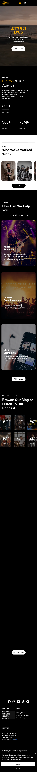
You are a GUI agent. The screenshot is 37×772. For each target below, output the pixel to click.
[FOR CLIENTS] (12, 718)
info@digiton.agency (9, 733)
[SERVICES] (12, 712)
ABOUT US (5, 716)
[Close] (34, 754)
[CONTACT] (20, 3)
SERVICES (5, 712)
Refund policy (20, 718)
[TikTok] (23, 701)
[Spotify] (28, 701)
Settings (17, 768)
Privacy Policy (20, 713)
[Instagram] (14, 701)
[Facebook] (9, 701)
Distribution (10, 352)
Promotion (9, 249)
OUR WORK (6, 714)
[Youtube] (18, 701)
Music (7, 246)
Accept (18, 764)
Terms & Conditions (22, 715)
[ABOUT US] (12, 716)
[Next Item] (31, 171)
